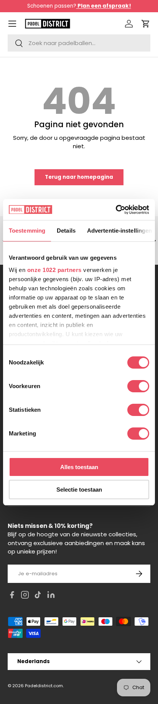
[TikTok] (38, 596)
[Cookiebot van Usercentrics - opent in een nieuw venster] (115, 210)
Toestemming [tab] (27, 230)
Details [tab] (66, 230)
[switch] (138, 386)
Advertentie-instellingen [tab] (119, 230)
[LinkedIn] (51, 596)
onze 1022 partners (54, 270)
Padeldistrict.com (44, 686)
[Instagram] (25, 596)
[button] (145, 23)
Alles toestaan (79, 467)
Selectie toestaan (79, 489)
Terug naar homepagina (79, 177)
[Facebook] (12, 596)
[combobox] (79, 43)
